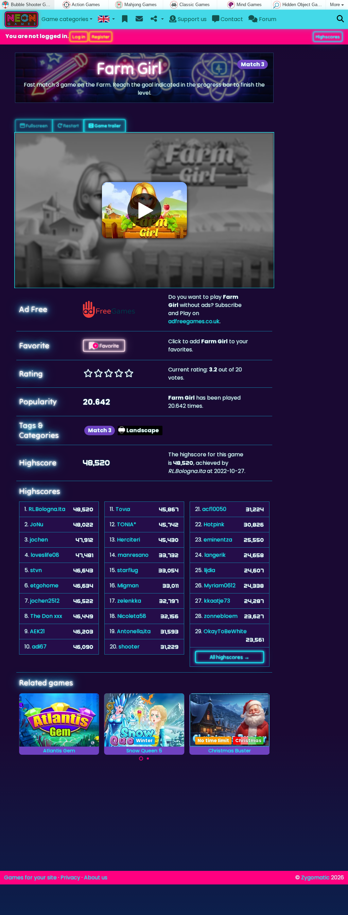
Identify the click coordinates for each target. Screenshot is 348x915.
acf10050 (214, 509)
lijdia (209, 570)
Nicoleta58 (131, 616)
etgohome (44, 585)
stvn (36, 570)
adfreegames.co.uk (194, 321)
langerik (215, 555)
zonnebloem (221, 616)
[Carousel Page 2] (148, 758)
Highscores (328, 37)
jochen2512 (44, 601)
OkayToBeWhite (225, 631)
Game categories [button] (64, 19)
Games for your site (30, 877)
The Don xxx (46, 616)
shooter (129, 647)
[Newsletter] (139, 19)
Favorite (108, 345)
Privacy (70, 877)
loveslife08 (45, 555)
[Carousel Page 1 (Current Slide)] (141, 758)
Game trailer (107, 126)
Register (100, 37)
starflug (127, 570)
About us (95, 877)
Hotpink (214, 524)
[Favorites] (125, 19)
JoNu (36, 524)
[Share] (156, 19)
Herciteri (128, 540)
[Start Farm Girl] (144, 210)
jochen (39, 540)
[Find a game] (340, 19)
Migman (128, 585)
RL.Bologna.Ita (47, 509)
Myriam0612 (220, 585)
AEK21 (37, 631)
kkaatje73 (217, 601)
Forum (267, 19)
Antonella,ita (134, 631)
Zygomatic (315, 877)
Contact (231, 19)
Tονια (123, 509)
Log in (78, 37)
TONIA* (126, 524)
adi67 (39, 647)
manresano (133, 555)
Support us (191, 19)
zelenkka (129, 601)
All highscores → (229, 657)
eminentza (218, 540)
